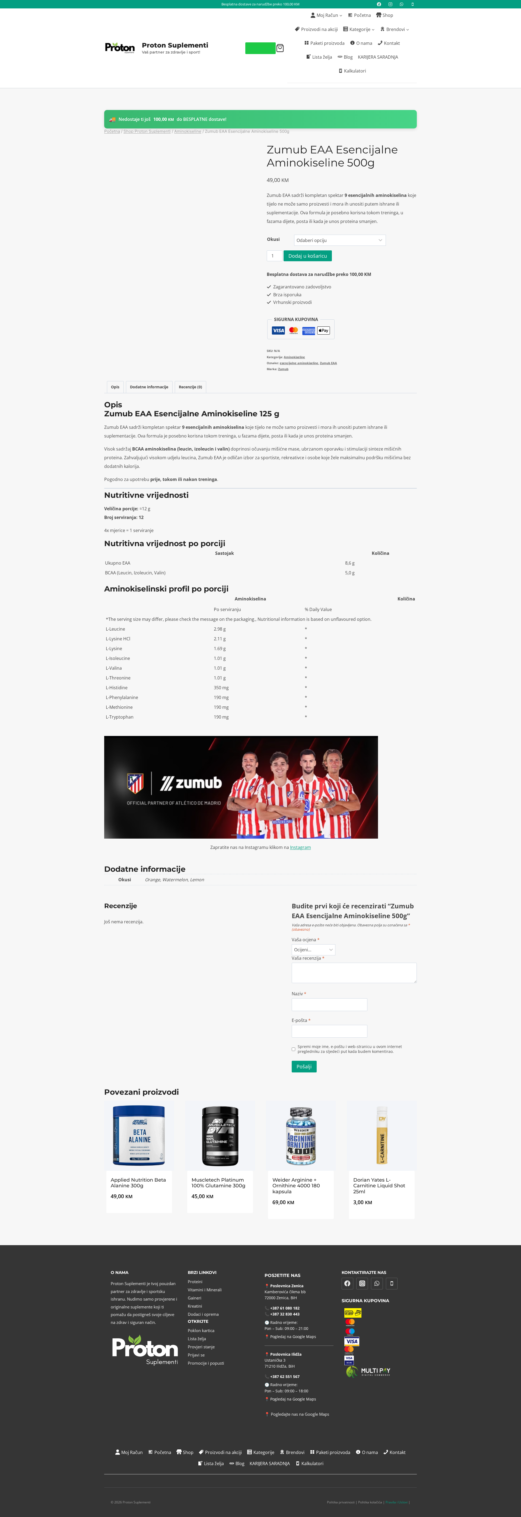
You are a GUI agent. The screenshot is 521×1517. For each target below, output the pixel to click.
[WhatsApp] (401, 4)
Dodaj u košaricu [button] (139, 1216)
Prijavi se (260, 48)
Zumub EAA (328, 363)
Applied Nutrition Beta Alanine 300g (138, 1183)
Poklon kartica (201, 1330)
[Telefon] (412, 4)
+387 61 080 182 (285, 1308)
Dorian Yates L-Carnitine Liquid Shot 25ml (379, 1186)
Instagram (300, 847)
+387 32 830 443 (285, 1314)
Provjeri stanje (201, 1346)
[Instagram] (390, 4)
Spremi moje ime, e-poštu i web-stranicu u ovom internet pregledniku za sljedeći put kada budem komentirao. (350, 1049)
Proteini (195, 1281)
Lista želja (197, 1338)
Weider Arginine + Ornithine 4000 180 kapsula (296, 1186)
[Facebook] (379, 4)
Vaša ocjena (306, 940)
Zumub (283, 369)
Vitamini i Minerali (205, 1289)
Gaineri (194, 1298)
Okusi (273, 239)
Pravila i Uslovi (397, 1502)
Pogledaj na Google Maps (293, 1336)
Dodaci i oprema (203, 1314)
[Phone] (392, 1284)
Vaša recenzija (308, 958)
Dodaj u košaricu (307, 256)
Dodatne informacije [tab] (149, 386)
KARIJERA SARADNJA (378, 57)
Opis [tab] (115, 386)
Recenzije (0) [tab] (190, 386)
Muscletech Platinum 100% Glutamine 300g (218, 1183)
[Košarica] (280, 48)
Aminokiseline (294, 357)
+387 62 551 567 (285, 1376)
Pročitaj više (220, 1216)
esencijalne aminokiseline (299, 363)
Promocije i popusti (206, 1363)
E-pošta (301, 1020)
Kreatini (195, 1306)
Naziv (299, 994)
